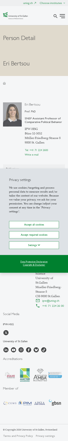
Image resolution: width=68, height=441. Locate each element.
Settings (33, 245)
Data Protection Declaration (34, 261)
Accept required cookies (34, 234)
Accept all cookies (34, 224)
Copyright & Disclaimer (34, 265)
